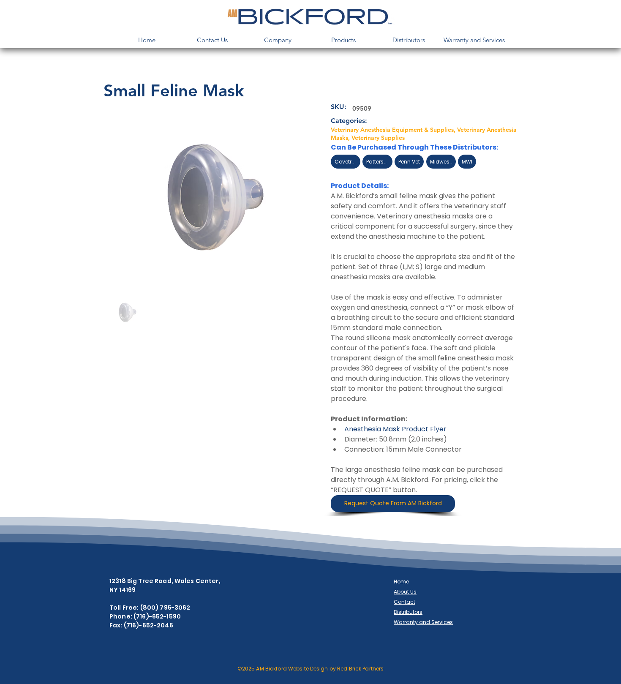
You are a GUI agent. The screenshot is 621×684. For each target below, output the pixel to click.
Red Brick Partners (360, 668)
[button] (277, 40)
